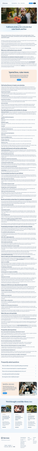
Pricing (19, 3)
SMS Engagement (22, 443)
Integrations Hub (22, 447)
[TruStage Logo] (10, 447)
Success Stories (23, 3)
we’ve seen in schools (11, 219)
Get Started (30, 3)
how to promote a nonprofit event (30, 318)
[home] (5, 3)
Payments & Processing (23, 445)
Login (34, 3)
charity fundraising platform (22, 325)
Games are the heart (5, 111)
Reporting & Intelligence (23, 446)
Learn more (19, 79)
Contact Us (34, 437)
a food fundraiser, (32, 61)
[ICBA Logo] (14, 447)
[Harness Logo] (5, 438)
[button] (14, 3)
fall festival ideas (28, 48)
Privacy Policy (34, 443)
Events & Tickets (22, 444)
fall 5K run (23, 65)
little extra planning (20, 259)
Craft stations (3, 170)
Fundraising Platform (23, 437)
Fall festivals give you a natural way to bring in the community (12, 56)
